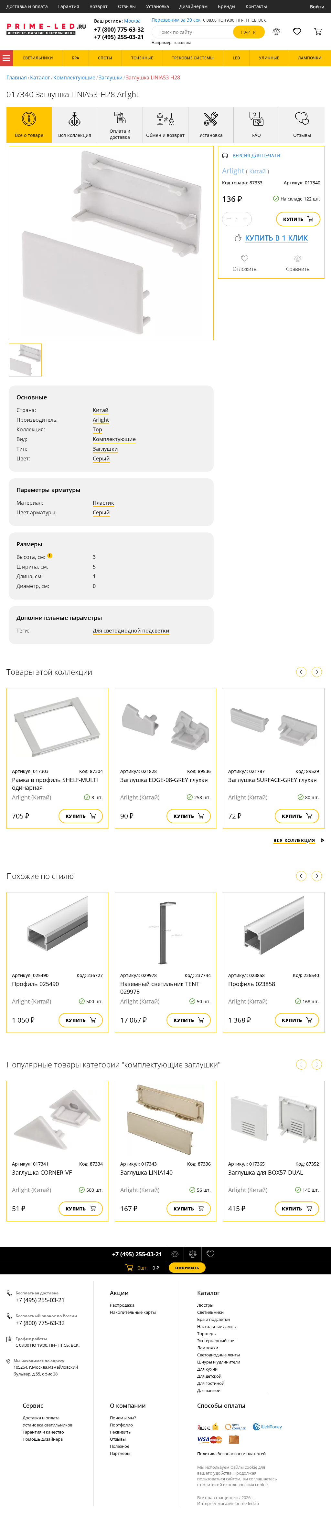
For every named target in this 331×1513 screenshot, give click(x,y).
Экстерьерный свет (216, 1340)
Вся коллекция (294, 840)
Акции (119, 1293)
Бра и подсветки (213, 1319)
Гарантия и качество (43, 1432)
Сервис (33, 1405)
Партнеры (120, 1453)
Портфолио (121, 1425)
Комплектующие (74, 77)
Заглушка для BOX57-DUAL (265, 1172)
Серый (101, 458)
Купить (293, 219)
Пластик (103, 502)
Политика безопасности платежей (231, 1453)
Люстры (205, 1305)
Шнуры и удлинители (218, 1362)
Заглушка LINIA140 (146, 1172)
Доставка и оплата (27, 6)
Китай (101, 410)
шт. (143, 1268)
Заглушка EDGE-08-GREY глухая (164, 780)
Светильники (210, 1312)
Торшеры (207, 1333)
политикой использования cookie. (234, 1484)
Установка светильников (47, 1425)
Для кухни (207, 1369)
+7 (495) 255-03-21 (119, 37)
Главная (16, 77)
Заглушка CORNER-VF (42, 1172)
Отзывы (127, 6)
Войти (317, 7)
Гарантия (68, 6)
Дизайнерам (193, 6)
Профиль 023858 (251, 984)
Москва (132, 21)
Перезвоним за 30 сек (176, 20)
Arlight (101, 419)
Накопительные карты (133, 1312)
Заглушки (111, 77)
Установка (157, 6)
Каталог (6, 58)
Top (97, 429)
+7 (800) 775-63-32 (119, 29)
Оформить (187, 1267)
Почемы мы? (123, 1418)
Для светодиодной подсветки (131, 630)
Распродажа (122, 1305)
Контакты (256, 6)
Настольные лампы (217, 1326)
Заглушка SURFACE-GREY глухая (272, 780)
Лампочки (207, 1348)
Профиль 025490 (35, 984)
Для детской (209, 1376)
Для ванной (208, 1390)
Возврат (99, 6)
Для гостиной (210, 1383)
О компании (128, 1405)
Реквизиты (121, 1432)
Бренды (226, 6)
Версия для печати (256, 156)
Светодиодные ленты (218, 1355)
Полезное (119, 1446)
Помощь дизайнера (43, 1439)
